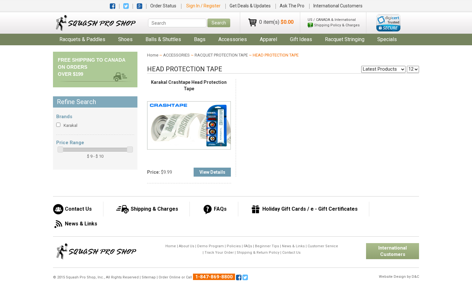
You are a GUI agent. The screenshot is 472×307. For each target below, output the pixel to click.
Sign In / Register (204, 5)
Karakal (70, 125)
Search (219, 22)
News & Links (293, 246)
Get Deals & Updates (250, 5)
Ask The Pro (292, 5)
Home (152, 55)
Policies (234, 246)
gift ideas (301, 39)
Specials (387, 39)
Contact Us (291, 252)
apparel (268, 39)
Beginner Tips (267, 246)
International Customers (338, 5)
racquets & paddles (82, 39)
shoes (125, 39)
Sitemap (149, 277)
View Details (212, 172)
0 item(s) (276, 22)
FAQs (248, 246)
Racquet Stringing (344, 39)
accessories (232, 39)
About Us (186, 246)
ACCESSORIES (176, 55)
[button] (388, 22)
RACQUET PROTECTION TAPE (221, 55)
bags (199, 39)
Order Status (163, 5)
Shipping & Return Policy (258, 252)
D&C (415, 277)
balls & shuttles (163, 39)
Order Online (169, 277)
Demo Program (210, 246)
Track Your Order (219, 252)
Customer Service (323, 246)
